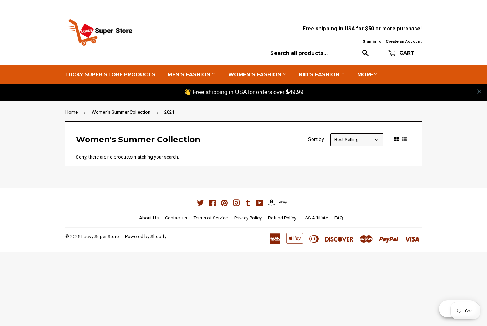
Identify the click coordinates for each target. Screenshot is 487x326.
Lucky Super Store (100, 236)
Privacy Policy (248, 218)
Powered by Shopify (145, 236)
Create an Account (404, 41)
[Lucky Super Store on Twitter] (200, 204)
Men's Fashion (190, 74)
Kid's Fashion (320, 74)
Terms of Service (211, 218)
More (365, 74)
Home (71, 112)
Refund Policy (282, 218)
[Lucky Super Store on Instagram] (236, 204)
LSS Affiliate (315, 218)
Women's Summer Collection (121, 112)
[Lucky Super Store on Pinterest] (224, 204)
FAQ (338, 218)
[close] (479, 91)
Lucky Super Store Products (110, 74)
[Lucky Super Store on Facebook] (212, 204)
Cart (406, 53)
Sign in (369, 41)
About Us (149, 218)
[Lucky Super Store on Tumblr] (248, 204)
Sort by (316, 139)
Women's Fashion (255, 74)
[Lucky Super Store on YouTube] (259, 204)
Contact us (176, 218)
